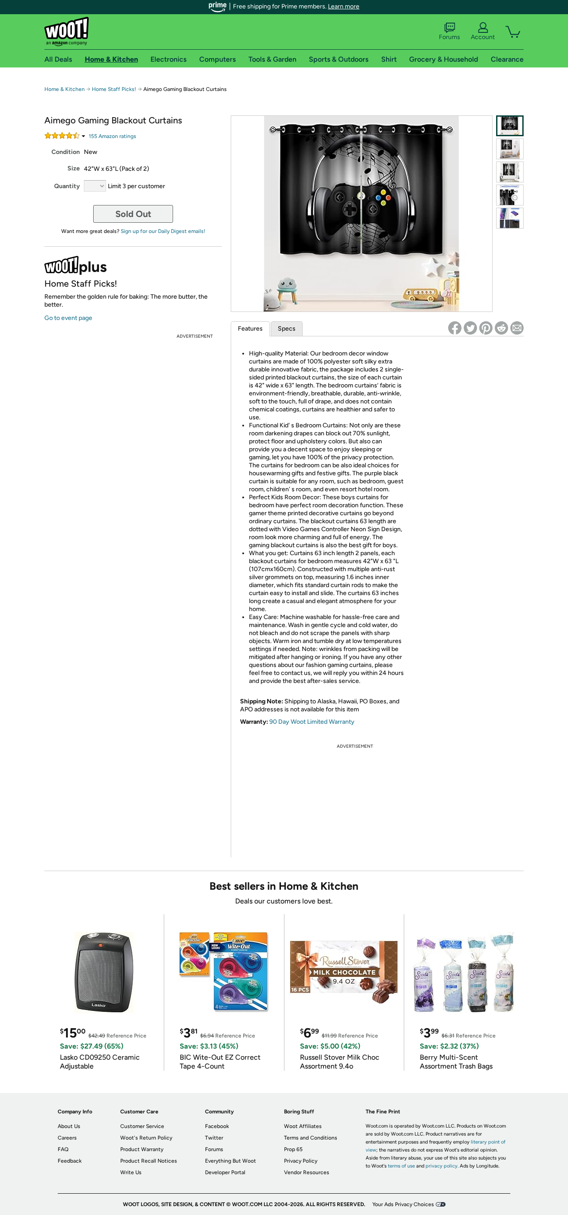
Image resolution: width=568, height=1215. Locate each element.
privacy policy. (442, 1166)
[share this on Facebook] (455, 328)
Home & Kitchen (64, 89)
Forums (449, 37)
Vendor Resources (306, 1172)
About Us (69, 1126)
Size (73, 168)
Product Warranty (141, 1149)
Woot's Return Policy (146, 1138)
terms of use (401, 1166)
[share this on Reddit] (501, 328)
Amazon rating (112, 136)
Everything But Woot (230, 1161)
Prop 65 (293, 1149)
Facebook (217, 1126)
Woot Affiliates (303, 1126)
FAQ (63, 1149)
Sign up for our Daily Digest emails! (163, 231)
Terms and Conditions (310, 1138)
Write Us (131, 1172)
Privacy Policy (300, 1161)
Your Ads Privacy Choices (403, 1204)
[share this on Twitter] (470, 328)
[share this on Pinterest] (486, 328)
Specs (287, 328)
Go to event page (68, 318)
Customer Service (142, 1126)
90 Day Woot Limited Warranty (312, 722)
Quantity (67, 186)
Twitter (214, 1138)
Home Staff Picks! (114, 89)
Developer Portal (225, 1172)
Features (250, 328)
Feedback (70, 1161)
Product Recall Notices (148, 1161)
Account (483, 37)
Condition (65, 152)
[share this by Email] (517, 328)
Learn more (343, 6)
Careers (67, 1138)
